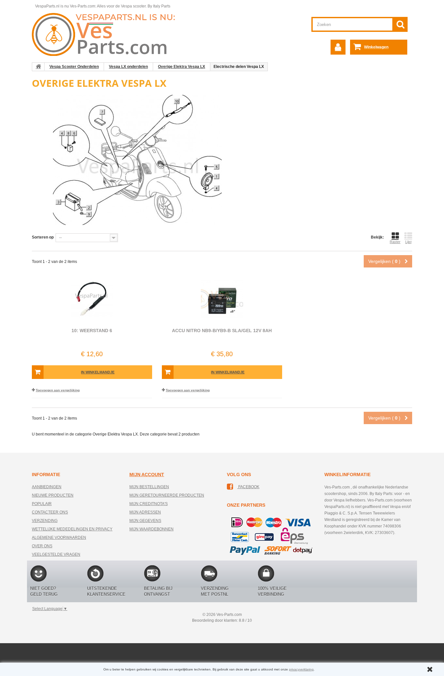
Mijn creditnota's (148, 503)
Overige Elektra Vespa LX (181, 66)
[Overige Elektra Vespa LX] (137, 159)
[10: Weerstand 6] (92, 299)
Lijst (408, 242)
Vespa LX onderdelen (128, 66)
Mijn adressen (145, 512)
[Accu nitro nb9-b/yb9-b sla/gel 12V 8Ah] (222, 299)
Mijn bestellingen (149, 487)
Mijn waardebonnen (151, 529)
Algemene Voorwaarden (59, 537)
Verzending (45, 520)
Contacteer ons (50, 512)
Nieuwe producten (52, 495)
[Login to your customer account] (338, 47)
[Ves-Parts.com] (107, 34)
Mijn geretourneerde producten (166, 495)
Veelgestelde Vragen (56, 554)
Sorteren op (43, 237)
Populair (42, 503)
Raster (395, 242)
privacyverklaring (301, 669)
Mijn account (146, 474)
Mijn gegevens (145, 520)
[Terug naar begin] (38, 67)
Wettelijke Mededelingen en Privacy (72, 529)
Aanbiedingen (46, 487)
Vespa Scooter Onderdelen (74, 66)
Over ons (42, 546)
